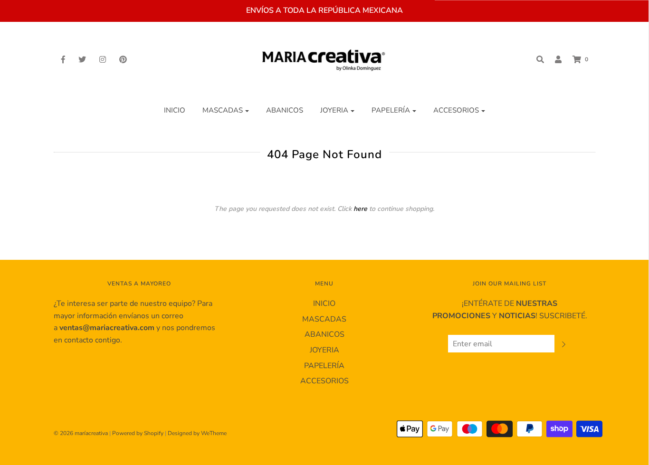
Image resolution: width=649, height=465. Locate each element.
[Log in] (553, 59)
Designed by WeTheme (197, 433)
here (360, 208)
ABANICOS (284, 110)
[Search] (535, 59)
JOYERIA (324, 350)
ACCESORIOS (324, 381)
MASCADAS (324, 319)
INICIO (174, 110)
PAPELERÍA (324, 366)
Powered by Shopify (137, 433)
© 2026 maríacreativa (81, 433)
